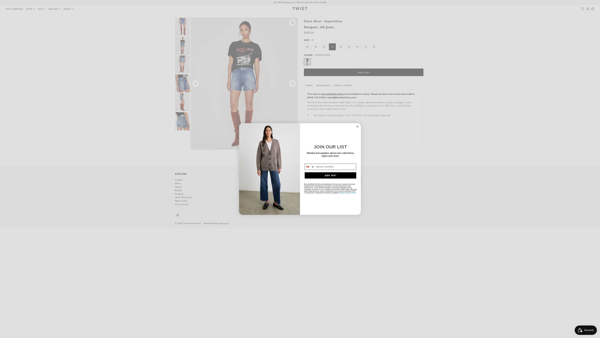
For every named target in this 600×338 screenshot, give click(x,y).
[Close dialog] (357, 126)
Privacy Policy (344, 193)
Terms (353, 193)
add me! (330, 175)
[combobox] (310, 167)
